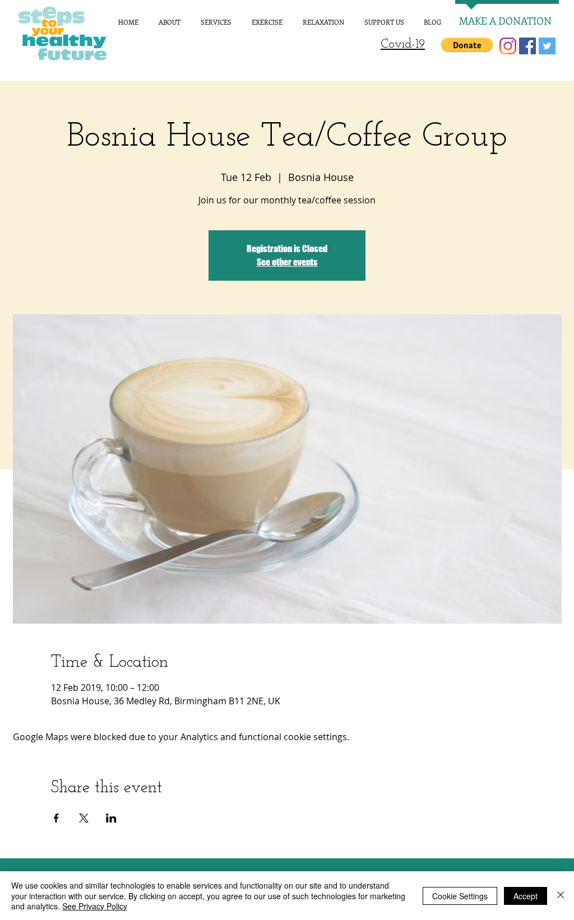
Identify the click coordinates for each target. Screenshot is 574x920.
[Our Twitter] (547, 46)
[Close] (560, 895)
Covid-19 (403, 44)
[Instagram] (507, 46)
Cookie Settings (460, 896)
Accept (525, 896)
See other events (287, 262)
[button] (467, 45)
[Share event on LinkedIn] (111, 818)
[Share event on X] (83, 818)
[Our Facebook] (527, 46)
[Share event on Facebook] (56, 818)
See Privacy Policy (94, 906)
